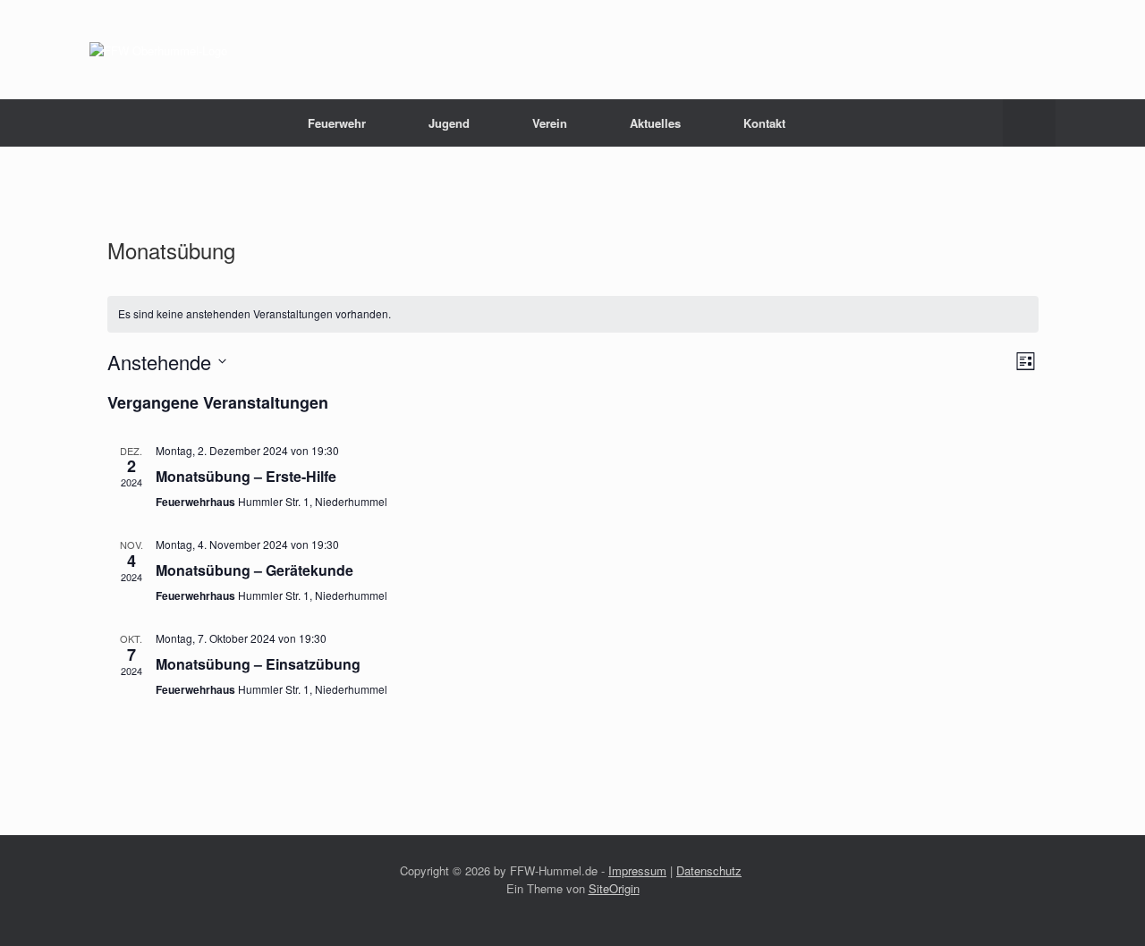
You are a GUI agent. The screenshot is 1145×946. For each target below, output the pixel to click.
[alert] (573, 314)
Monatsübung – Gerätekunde (254, 570)
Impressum (637, 870)
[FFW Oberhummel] (158, 49)
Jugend (449, 122)
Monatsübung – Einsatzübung (258, 664)
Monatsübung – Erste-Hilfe (246, 476)
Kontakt (764, 122)
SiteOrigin (614, 888)
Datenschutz (709, 870)
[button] (1029, 123)
